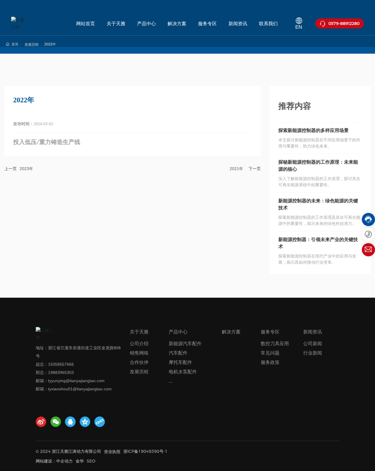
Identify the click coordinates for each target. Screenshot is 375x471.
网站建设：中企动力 (54, 461)
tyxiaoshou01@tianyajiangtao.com (80, 389)
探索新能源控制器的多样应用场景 (313, 130)
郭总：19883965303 (55, 372)
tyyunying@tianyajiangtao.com (76, 380)
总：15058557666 (57, 364)
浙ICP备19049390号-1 (145, 451)
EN (298, 27)
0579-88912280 (343, 23)
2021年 (236, 168)
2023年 (26, 168)
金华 (80, 461)
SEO (91, 461)
